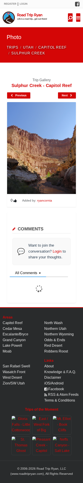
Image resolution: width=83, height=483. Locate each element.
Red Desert (53, 345)
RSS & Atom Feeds (63, 394)
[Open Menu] (78, 17)
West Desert (12, 377)
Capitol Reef (12, 323)
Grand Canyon (14, 340)
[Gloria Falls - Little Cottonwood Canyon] (21, 425)
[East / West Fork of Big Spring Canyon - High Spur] (41, 425)
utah (28, 47)
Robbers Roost (56, 351)
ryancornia (44, 200)
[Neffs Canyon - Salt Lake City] (62, 445)
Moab (7, 351)
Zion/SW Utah (14, 383)
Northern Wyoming (59, 334)
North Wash (53, 323)
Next (65, 95)
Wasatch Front (14, 372)
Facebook (55, 389)
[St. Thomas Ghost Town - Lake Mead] (21, 445)
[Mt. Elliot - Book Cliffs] (62, 425)
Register (10, 3)
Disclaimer (52, 377)
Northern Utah (55, 329)
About (49, 366)
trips (12, 47)
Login (23, 3)
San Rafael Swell (16, 366)
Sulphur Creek (28, 53)
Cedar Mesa (12, 329)
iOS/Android (54, 383)
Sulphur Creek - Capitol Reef (42, 85)
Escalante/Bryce (15, 334)
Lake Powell (12, 345)
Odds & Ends (54, 340)
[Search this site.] (70, 17)
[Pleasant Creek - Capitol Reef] (41, 445)
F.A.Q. (71, 372)
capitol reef (52, 47)
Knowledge (53, 372)
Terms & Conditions (59, 400)
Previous (21, 95)
